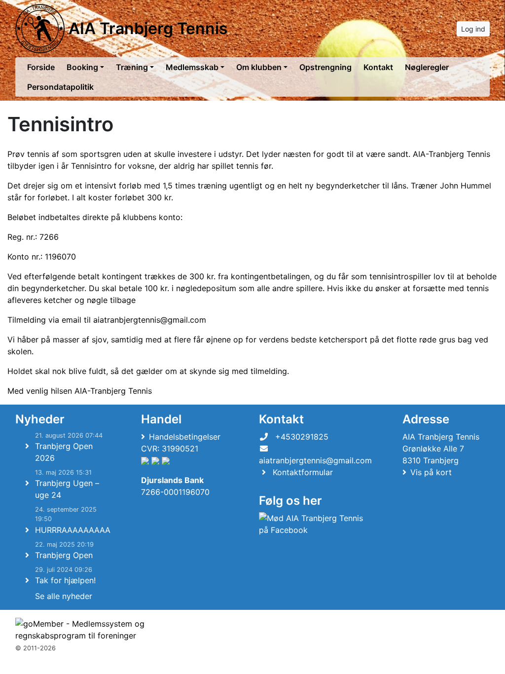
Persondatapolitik (60, 87)
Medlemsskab (192, 67)
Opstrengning (325, 67)
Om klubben (259, 67)
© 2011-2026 (35, 648)
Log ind (473, 29)
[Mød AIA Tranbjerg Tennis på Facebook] (313, 524)
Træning (132, 67)
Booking (82, 67)
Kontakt (378, 67)
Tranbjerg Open (64, 555)
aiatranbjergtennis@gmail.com (149, 320)
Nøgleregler (427, 67)
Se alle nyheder (63, 596)
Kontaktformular (303, 472)
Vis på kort (431, 472)
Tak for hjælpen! (65, 580)
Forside (41, 67)
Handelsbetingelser (184, 437)
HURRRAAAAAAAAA (72, 530)
